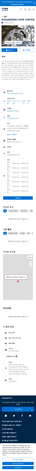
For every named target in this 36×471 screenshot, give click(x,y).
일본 (5, 16)
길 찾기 (9, 134)
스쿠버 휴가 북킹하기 (9, 433)
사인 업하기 (18, 409)
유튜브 (28, 102)
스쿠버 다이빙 (13, 211)
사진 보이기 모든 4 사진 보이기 (13, 42)
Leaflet (30, 299)
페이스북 (9, 102)
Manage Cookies (18, 459)
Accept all (18, 468)
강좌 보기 (10, 50)
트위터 (24, 102)
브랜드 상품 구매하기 (9, 437)
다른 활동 (27, 50)
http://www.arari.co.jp (15, 93)
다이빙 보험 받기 (7, 429)
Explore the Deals (17, 4)
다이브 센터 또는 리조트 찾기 (12, 421)
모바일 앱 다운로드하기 (10, 440)
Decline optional (18, 463)
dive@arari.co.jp (13, 111)
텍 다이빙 (23, 211)
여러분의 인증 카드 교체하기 (11, 425)
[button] (18, 281)
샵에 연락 (18, 198)
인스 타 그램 (16, 102)
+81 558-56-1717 (13, 118)
